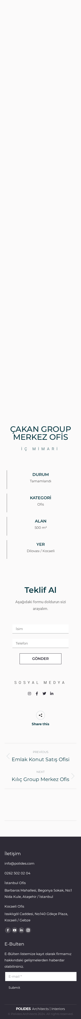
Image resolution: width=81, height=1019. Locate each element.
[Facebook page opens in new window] (8, 930)
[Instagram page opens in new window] (28, 930)
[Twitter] (44, 693)
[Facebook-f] (36, 693)
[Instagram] (29, 693)
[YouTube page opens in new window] (15, 930)
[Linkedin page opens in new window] (21, 930)
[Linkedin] (51, 693)
